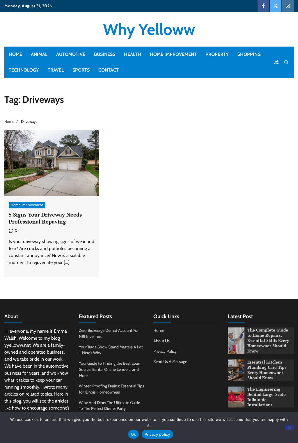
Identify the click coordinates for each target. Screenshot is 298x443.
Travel (56, 70)
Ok (133, 434)
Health (132, 54)
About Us (161, 341)
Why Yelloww (149, 29)
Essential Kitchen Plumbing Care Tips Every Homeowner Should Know (266, 369)
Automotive (70, 54)
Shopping (249, 54)
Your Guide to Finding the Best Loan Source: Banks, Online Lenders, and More (109, 369)
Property (217, 54)
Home (15, 54)
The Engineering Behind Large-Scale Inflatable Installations (266, 397)
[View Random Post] (276, 62)
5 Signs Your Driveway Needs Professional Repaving (45, 218)
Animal (39, 54)
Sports (81, 70)
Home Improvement (173, 54)
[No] (289, 427)
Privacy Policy (165, 351)
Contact (108, 70)
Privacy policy (157, 434)
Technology (24, 70)
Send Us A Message (170, 361)
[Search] (286, 62)
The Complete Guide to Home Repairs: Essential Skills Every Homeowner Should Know (268, 340)
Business (104, 54)
